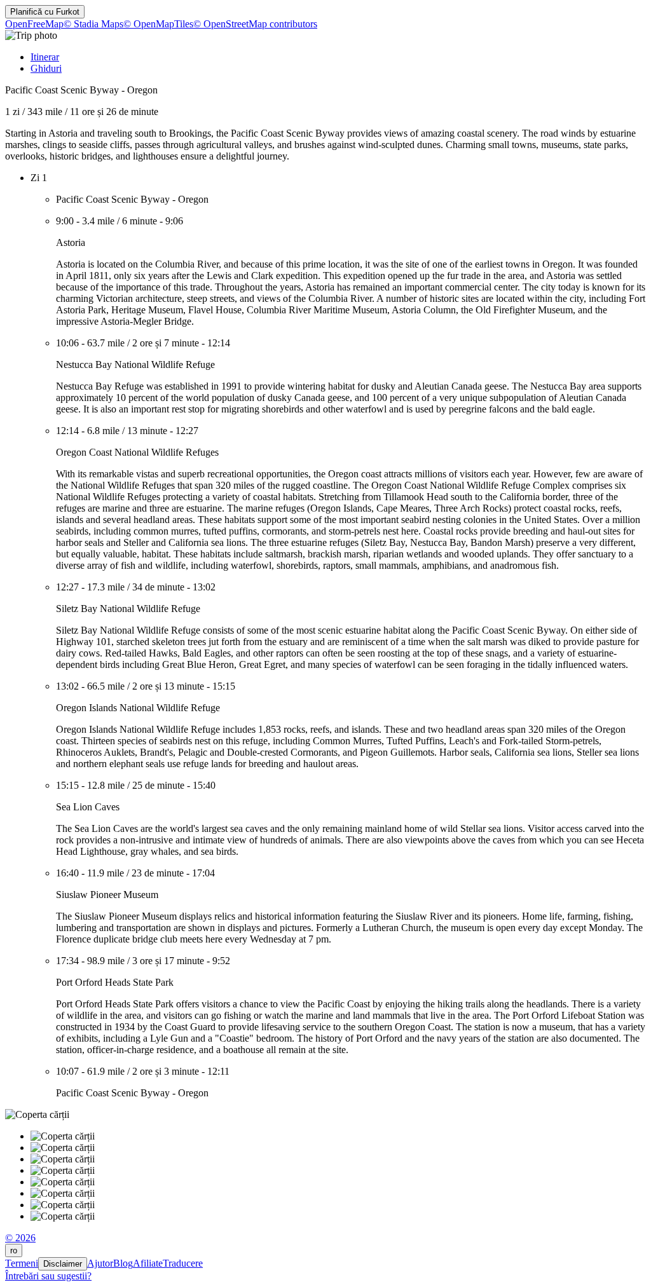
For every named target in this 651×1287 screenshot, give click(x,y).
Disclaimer (62, 1264)
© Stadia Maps (93, 23)
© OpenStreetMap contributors (255, 23)
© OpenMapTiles (158, 23)
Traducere (183, 1263)
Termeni (21, 1263)
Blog (123, 1263)
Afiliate (148, 1263)
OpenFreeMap (34, 23)
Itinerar (45, 56)
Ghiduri (46, 68)
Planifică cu (44, 12)
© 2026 (20, 1237)
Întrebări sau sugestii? (48, 1275)
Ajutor (100, 1263)
